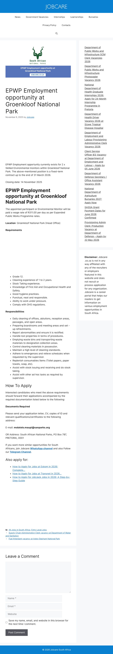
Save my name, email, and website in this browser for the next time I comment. (38, 622)
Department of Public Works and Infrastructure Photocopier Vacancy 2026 (94, 73)
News (17, 17)
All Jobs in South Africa (19, 530)
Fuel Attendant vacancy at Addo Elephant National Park (34, 539)
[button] (56, 33)
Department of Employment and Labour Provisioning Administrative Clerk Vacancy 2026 (96, 139)
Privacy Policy (49, 25)
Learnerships (76, 17)
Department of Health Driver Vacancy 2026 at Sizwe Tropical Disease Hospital (94, 121)
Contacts (66, 25)
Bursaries (93, 17)
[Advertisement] (38, 142)
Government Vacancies (37, 17)
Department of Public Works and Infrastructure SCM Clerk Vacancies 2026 (95, 54)
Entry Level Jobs (39, 530)
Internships (59, 17)
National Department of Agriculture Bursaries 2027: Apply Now (93, 195)
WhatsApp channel (41, 448)
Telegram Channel (20, 452)
